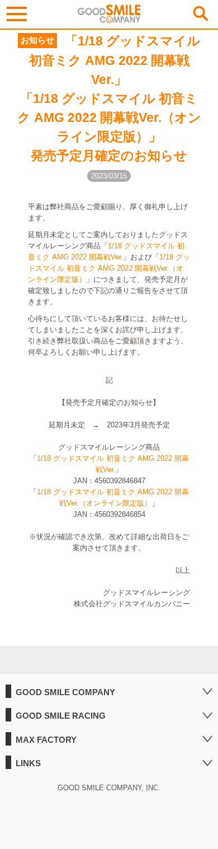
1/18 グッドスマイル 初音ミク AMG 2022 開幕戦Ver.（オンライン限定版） (109, 268)
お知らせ (37, 40)
